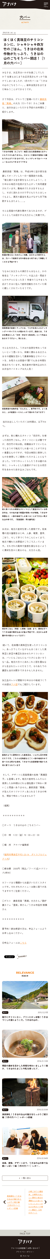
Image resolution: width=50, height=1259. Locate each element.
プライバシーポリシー (25, 1251)
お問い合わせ (32, 1248)
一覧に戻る (26, 1178)
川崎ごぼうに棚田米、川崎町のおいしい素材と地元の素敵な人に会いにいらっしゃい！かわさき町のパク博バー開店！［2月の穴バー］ (35, 1202)
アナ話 (14, 684)
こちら (23, 942)
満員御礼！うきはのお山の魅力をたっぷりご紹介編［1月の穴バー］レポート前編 (14, 1202)
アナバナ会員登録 (18, 1248)
